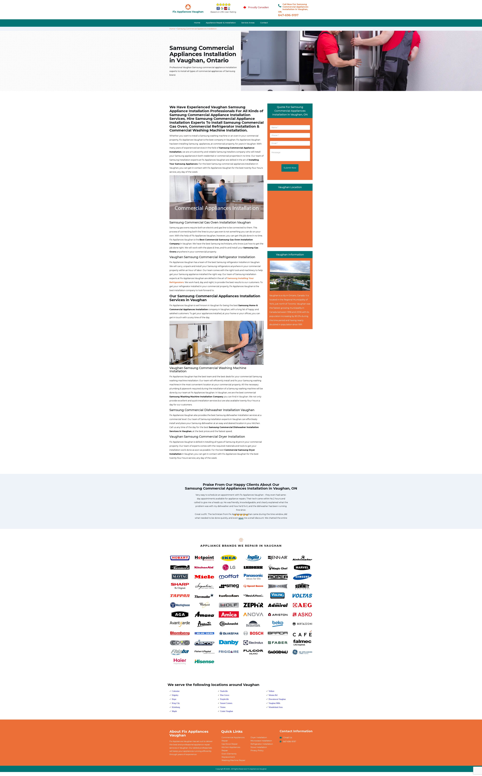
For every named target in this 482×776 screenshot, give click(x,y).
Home (197, 22)
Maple (174, 711)
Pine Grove (224, 695)
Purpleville (224, 699)
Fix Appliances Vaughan (257, 769)
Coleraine (175, 691)
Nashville (224, 691)
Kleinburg (176, 707)
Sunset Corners (226, 703)
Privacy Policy (257, 750)
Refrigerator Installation (262, 744)
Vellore (271, 691)
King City (176, 703)
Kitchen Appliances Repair (231, 749)
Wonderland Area (276, 707)
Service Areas (248, 22)
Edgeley (175, 695)
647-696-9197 (288, 15)
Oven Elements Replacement (229, 755)
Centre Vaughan (226, 711)
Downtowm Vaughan (277, 699)
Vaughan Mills (274, 703)
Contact (264, 22)
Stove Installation (259, 747)
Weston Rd (273, 695)
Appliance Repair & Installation (221, 22)
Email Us (287, 737)
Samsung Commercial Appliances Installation (197, 29)
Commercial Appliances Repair (233, 739)
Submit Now (290, 168)
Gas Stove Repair (230, 744)
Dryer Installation (259, 737)
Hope (174, 699)
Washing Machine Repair (233, 760)
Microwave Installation (261, 740)
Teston (222, 707)
